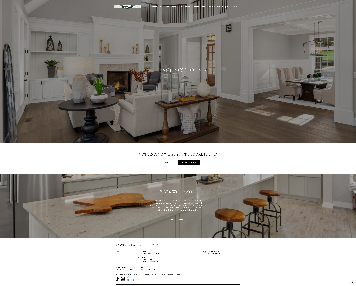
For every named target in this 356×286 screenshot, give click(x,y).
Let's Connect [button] (178, 220)
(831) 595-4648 (214, 253)
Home (166, 162)
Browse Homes (189, 162)
